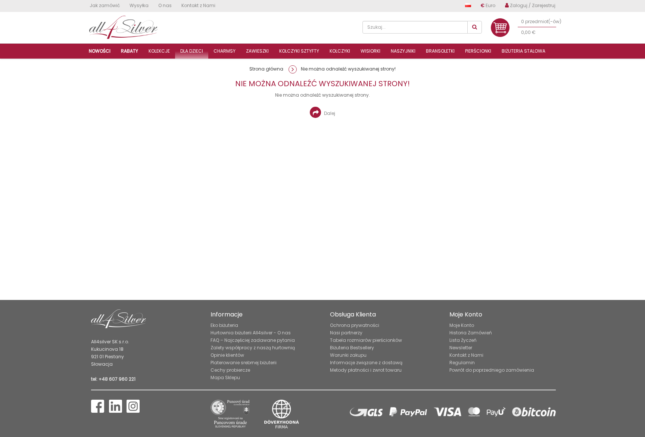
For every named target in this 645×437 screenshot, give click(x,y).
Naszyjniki (403, 51)
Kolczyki (340, 51)
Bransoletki (440, 51)
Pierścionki (478, 51)
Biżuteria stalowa (523, 51)
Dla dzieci (191, 51)
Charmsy (225, 51)
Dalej (329, 113)
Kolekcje (159, 51)
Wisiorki (370, 51)
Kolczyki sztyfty (299, 51)
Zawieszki (257, 51)
